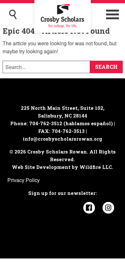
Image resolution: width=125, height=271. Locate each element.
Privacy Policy (23, 180)
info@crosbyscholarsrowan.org (62, 139)
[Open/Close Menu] (112, 14)
